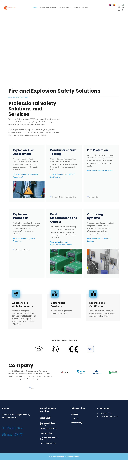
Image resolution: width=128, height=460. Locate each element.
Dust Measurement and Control (63, 218)
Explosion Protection (20, 216)
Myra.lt (76, 457)
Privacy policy (76, 423)
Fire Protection (97, 150)
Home (35, 8)
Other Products (64, 8)
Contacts (85, 8)
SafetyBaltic (59, 457)
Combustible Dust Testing (63, 152)
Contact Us (103, 408)
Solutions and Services (47, 8)
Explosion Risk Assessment (23, 152)
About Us (77, 8)
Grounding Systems (95, 216)
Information (78, 408)
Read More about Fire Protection (100, 170)
